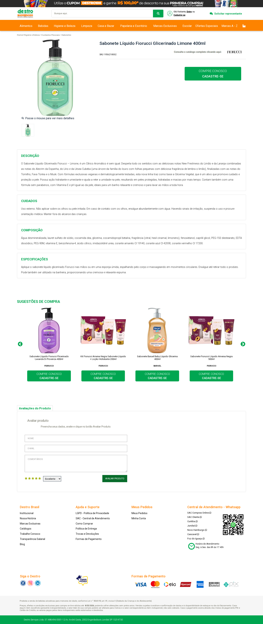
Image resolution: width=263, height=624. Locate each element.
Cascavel (192, 534)
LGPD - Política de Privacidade (92, 513)
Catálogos (25, 528)
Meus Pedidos (139, 513)
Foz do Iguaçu (195, 538)
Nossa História (28, 518)
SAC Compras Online (198, 512)
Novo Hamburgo (196, 530)
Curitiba (191, 521)
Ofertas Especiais (206, 26)
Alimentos (26, 26)
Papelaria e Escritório (133, 26)
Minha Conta (139, 518)
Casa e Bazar (106, 26)
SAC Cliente (193, 517)
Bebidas (43, 26)
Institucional (26, 513)
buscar (158, 13)
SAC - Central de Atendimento (93, 518)
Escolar (187, 26)
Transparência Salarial (32, 539)
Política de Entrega (86, 528)
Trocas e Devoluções (87, 533)
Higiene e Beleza (64, 26)
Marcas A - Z (229, 26)
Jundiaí (191, 525)
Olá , (181, 13)
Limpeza (86, 26)
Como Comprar (84, 523)
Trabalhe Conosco (30, 533)
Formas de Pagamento (89, 539)
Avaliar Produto (114, 478)
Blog (22, 544)
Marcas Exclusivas (165, 26)
